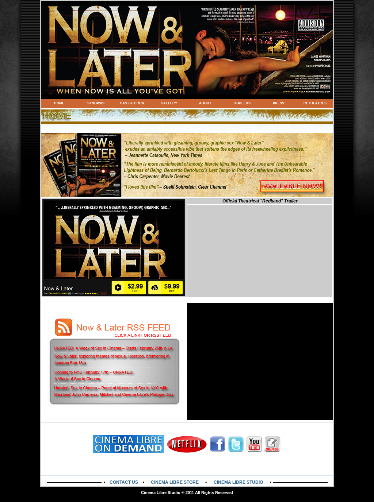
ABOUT (205, 103)
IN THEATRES (315, 103)
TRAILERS (242, 103)
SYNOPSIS (95, 103)
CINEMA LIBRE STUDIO (238, 482)
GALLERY (169, 103)
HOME (59, 103)
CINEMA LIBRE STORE (175, 482)
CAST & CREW (132, 103)
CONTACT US (124, 482)
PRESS (278, 103)
